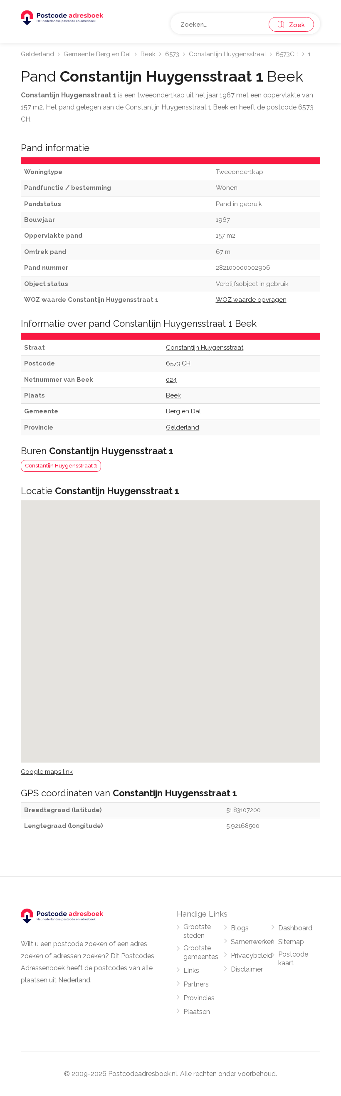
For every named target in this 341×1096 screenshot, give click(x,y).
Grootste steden (197, 931)
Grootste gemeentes (200, 952)
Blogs (240, 928)
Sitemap (291, 942)
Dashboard (295, 928)
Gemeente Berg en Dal (97, 54)
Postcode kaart (293, 958)
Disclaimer (247, 969)
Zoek (294, 25)
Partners (196, 984)
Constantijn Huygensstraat (227, 54)
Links (191, 970)
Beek (148, 54)
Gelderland (37, 54)
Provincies (199, 998)
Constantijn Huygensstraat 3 (61, 465)
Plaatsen (196, 1012)
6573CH (287, 54)
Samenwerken (252, 942)
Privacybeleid (251, 955)
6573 (172, 54)
